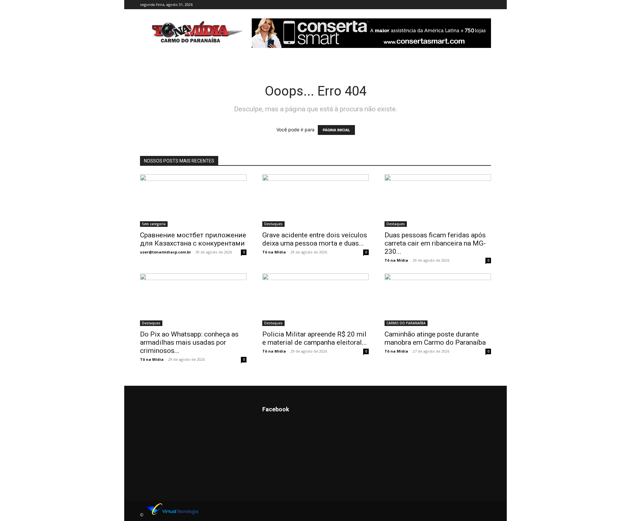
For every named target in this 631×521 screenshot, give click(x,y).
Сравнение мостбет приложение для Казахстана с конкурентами (193, 239)
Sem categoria (154, 224)
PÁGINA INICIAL (336, 130)
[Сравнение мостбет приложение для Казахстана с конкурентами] (193, 200)
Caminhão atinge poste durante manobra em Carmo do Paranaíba (435, 338)
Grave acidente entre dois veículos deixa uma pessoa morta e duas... (314, 239)
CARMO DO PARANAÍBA (406, 323)
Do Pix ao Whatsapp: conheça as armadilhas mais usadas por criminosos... (189, 342)
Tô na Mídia (274, 252)
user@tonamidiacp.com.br (165, 252)
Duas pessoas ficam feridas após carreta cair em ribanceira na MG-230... (435, 243)
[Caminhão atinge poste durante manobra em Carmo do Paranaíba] (438, 299)
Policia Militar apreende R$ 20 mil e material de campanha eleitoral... (314, 338)
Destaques (273, 224)
